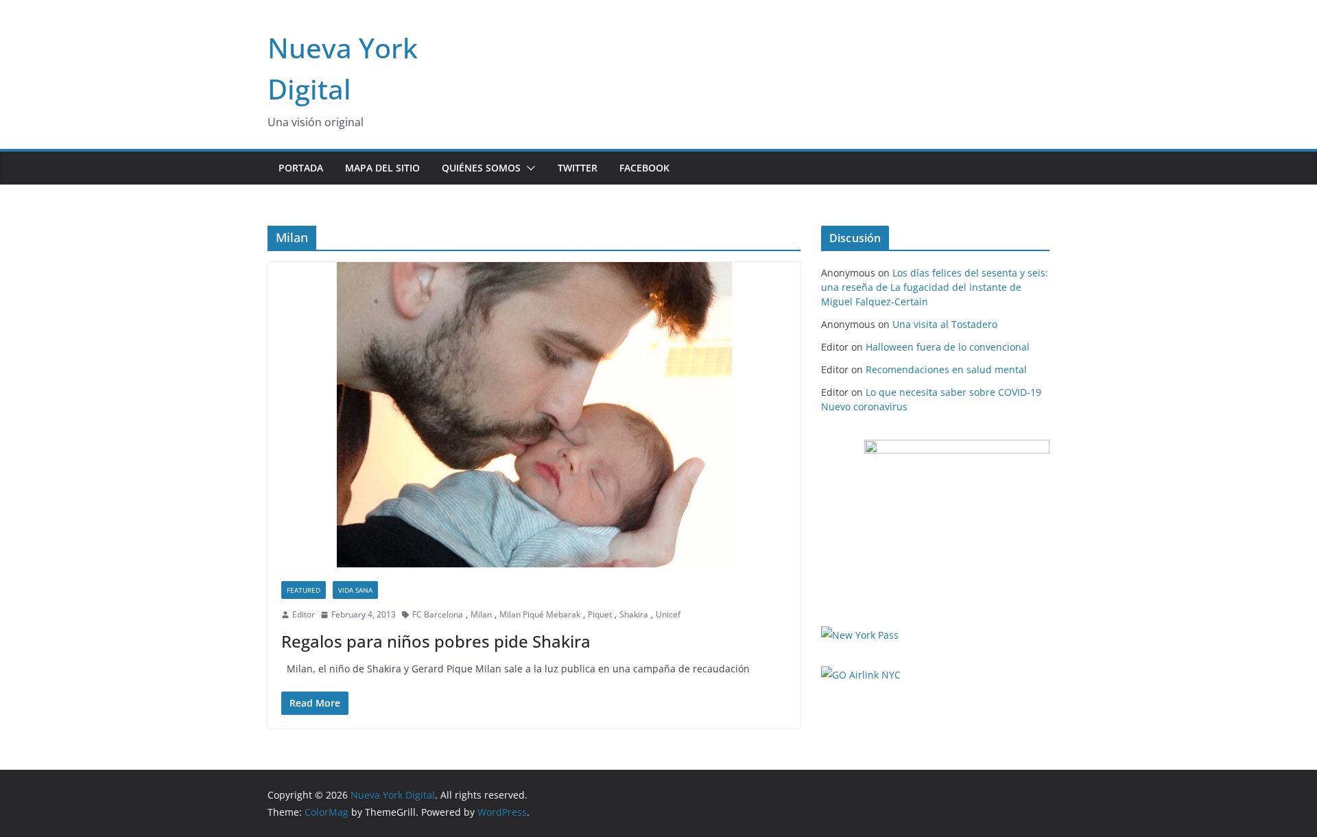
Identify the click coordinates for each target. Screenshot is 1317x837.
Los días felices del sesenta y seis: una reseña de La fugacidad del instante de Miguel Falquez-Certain (934, 287)
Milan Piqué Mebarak (539, 614)
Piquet (600, 614)
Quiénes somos (481, 167)
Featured (303, 590)
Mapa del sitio (382, 167)
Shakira (633, 614)
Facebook (644, 167)
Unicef (668, 614)
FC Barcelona (437, 614)
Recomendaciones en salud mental (946, 369)
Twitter (577, 167)
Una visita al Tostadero (944, 324)
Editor (303, 614)
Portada (300, 167)
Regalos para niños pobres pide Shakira (436, 641)
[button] (528, 168)
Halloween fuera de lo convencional (948, 346)
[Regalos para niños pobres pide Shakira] (534, 414)
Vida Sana (355, 590)
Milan (481, 614)
